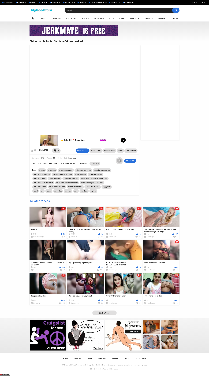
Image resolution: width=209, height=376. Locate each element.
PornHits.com (21, 2)
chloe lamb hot (80, 174)
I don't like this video (35, 150)
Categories (98, 18)
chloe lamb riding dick (57, 187)
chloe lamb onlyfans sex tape (67, 183)
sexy (76, 191)
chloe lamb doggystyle (42, 174)
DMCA (126, 358)
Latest (43, 18)
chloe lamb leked (40, 178)
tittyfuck (84, 191)
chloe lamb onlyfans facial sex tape (94, 178)
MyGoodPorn (102, 369)
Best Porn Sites (70, 2)
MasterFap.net (115, 2)
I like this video (32, 150)
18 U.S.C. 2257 (140, 358)
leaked (49, 191)
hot (42, 191)
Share (120, 151)
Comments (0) (131, 151)
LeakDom (33, 2)
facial (36, 191)
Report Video (96, 151)
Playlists (134, 18)
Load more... (104, 313)
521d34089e (130, 161)
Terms (115, 358)
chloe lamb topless (92, 187)
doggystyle (107, 187)
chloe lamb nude (55, 178)
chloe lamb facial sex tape (62, 174)
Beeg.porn (44, 2)
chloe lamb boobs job (83, 170)
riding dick (58, 191)
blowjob (42, 170)
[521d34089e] (119, 160)
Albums (85, 18)
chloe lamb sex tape (75, 187)
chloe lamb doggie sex (102, 170)
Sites (111, 18)
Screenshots (109, 151)
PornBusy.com (129, 2)
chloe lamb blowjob (65, 170)
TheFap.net (83, 2)
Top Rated (55, 18)
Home (33, 18)
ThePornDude (8, 2)
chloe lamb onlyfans (71, 178)
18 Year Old (95, 163)
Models (122, 18)
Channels (148, 18)
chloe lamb (52, 170)
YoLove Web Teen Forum (99, 2)
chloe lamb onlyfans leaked (43, 183)
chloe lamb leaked (95, 174)
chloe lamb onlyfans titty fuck (92, 183)
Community (162, 18)
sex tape (68, 191)
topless (93, 191)
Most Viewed (71, 18)
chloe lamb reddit (40, 187)
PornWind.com (56, 2)
